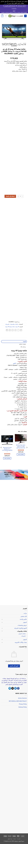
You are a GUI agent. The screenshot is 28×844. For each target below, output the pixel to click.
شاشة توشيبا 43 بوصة (10, 326)
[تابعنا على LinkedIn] (9, 688)
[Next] (1, 450)
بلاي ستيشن (24, 616)
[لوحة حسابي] (6, 16)
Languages (14, 8)
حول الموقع (10, 838)
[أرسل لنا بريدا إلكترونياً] (12, 688)
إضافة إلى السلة (10, 196)
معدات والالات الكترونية (21, 642)
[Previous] (27, 450)
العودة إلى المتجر (14, 666)
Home (24, 43)
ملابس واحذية (23, 619)
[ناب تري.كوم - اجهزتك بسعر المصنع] (15, 15)
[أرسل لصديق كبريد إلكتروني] (12, 330)
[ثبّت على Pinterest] (9, 330)
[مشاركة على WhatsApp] (21, 330)
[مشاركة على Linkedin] (7, 330)
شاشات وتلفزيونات (14, 324)
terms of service (22, 698)
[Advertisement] (14, 134)
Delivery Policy (23, 707)
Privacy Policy (23, 704)
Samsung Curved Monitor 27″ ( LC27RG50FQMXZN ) (7, 449)
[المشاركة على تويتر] (15, 330)
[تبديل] (2, 619)
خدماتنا (14, 838)
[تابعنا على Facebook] (18, 688)
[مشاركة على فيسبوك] (18, 330)
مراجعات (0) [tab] (23, 346)
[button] (25, 16)
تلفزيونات (7, 324)
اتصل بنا (18, 838)
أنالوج (14, 363)
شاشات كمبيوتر (22, 633)
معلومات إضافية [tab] (22, 344)
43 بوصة (17, 326)
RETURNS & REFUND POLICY (18, 701)
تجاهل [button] (5, 3)
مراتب (25, 613)
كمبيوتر (25, 622)
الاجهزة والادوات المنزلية (20, 628)
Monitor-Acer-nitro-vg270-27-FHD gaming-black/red (21, 446)
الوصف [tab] (24, 341)
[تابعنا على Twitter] (15, 688)
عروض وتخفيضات (22, 625)
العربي (19, 43)
